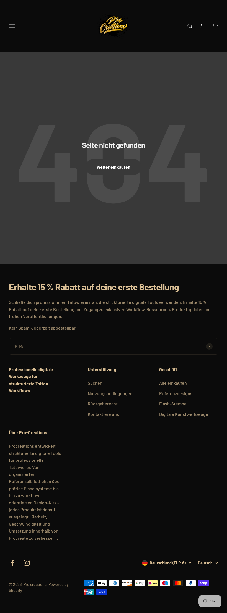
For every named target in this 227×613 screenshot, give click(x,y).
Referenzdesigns (175, 393)
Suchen (95, 382)
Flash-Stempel (173, 403)
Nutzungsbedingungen (110, 393)
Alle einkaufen (173, 382)
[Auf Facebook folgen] (12, 563)
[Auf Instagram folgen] (26, 563)
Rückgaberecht (103, 403)
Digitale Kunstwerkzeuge (183, 414)
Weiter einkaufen (113, 166)
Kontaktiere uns (103, 414)
